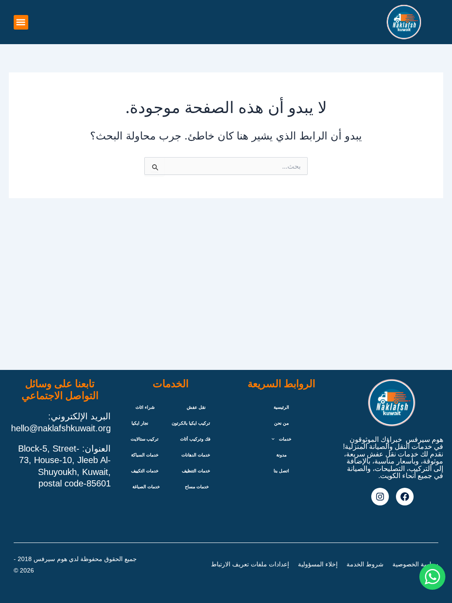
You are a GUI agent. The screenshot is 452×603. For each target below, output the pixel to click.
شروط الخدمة (365, 564)
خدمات (285, 439)
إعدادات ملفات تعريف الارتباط (250, 564)
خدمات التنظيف (196, 470)
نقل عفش (196, 407)
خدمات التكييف (144, 470)
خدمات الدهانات (195, 454)
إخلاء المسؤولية (318, 564)
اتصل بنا (281, 470)
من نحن (281, 423)
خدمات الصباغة (146, 486)
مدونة (281, 454)
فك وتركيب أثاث (195, 439)
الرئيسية (281, 407)
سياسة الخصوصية (415, 564)
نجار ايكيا (140, 423)
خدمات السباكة (144, 454)
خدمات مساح (197, 486)
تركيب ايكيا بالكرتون (191, 423)
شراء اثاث (145, 407)
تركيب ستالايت (144, 439)
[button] (21, 22)
